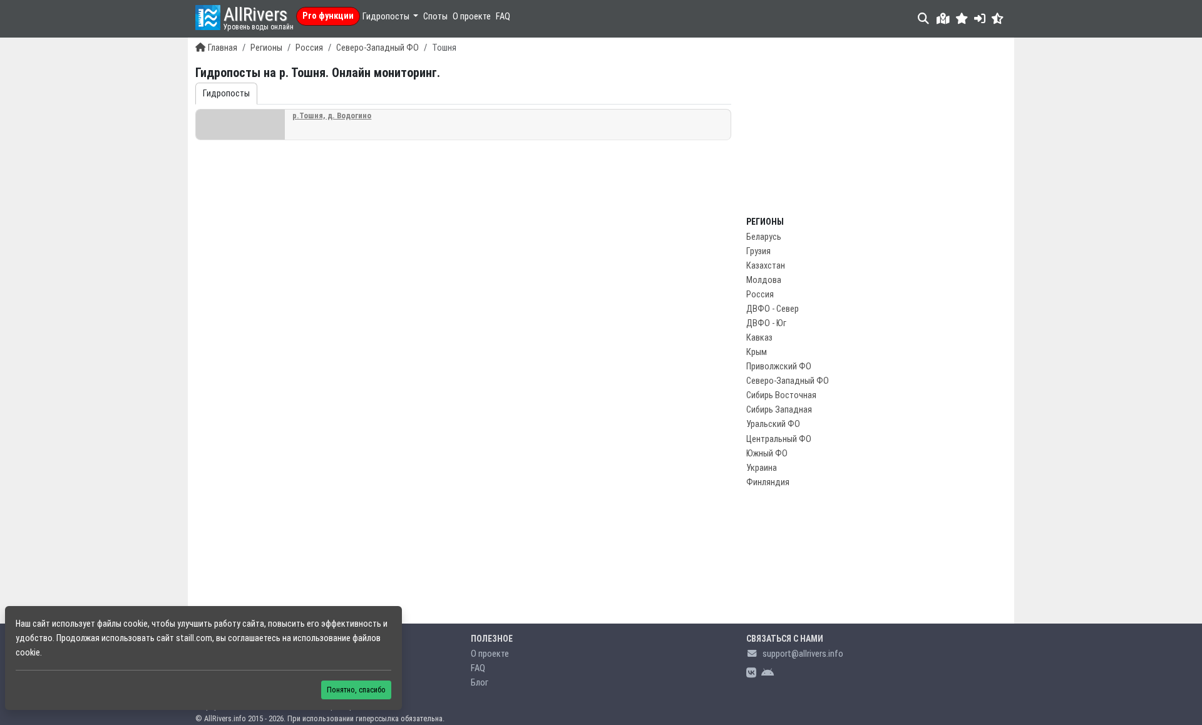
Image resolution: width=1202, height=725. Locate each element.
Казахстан (765, 265)
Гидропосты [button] (386, 16)
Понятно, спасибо (356, 689)
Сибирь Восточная (781, 395)
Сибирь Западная (779, 409)
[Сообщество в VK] (751, 673)
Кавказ (759, 337)
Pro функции (328, 16)
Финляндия (767, 482)
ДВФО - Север (772, 309)
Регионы (266, 48)
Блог (479, 682)
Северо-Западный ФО (377, 48)
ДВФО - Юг (766, 323)
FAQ (503, 16)
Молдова (763, 280)
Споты (435, 16)
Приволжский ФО (778, 366)
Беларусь (763, 237)
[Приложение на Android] (767, 673)
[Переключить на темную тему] (997, 18)
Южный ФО (767, 453)
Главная (222, 48)
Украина (761, 468)
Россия (309, 48)
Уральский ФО (773, 424)
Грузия (758, 251)
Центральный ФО (778, 439)
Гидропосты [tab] (226, 93)
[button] (962, 18)
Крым (756, 352)
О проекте (472, 16)
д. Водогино (331, 115)
